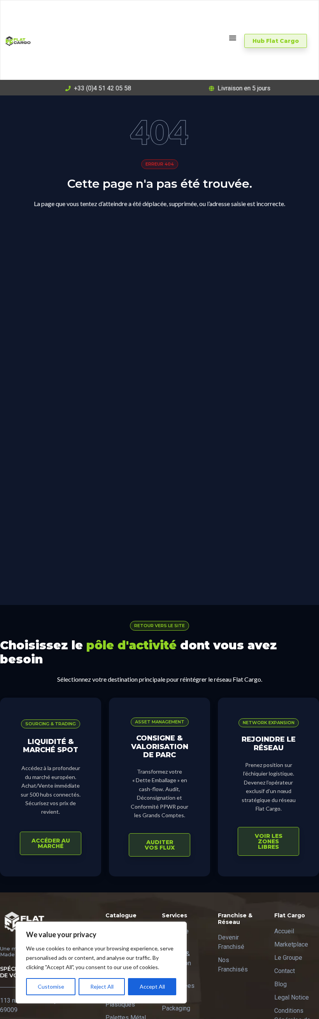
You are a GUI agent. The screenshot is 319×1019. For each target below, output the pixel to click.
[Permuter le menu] (233, 38)
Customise (51, 986)
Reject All (102, 986)
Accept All (152, 986)
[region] (101, 962)
